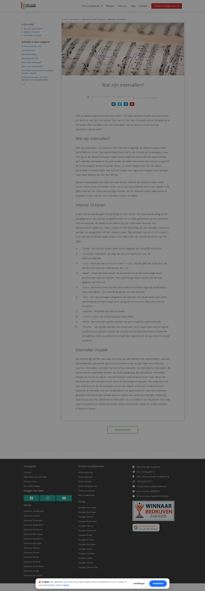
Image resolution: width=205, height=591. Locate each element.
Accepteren (158, 583)
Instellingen (139, 583)
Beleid (66, 585)
